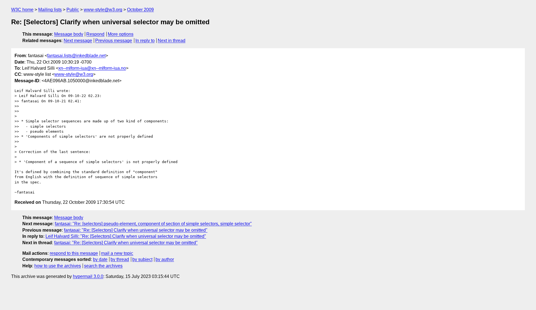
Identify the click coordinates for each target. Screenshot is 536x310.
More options (120, 34)
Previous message (113, 40)
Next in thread (171, 40)
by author (164, 259)
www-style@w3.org (103, 9)
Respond (95, 34)
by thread (120, 259)
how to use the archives (57, 265)
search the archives (103, 265)
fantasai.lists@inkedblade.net (76, 55)
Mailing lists (50, 9)
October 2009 (140, 9)
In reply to (145, 40)
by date (100, 259)
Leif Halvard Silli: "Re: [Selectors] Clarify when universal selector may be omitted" (126, 236)
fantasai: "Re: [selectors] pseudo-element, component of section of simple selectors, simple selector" (153, 223)
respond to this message (74, 253)
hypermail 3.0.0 (88, 276)
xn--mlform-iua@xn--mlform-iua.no (92, 68)
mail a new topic (117, 253)
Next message (78, 40)
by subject (142, 259)
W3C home (22, 9)
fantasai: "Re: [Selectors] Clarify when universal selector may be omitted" (135, 230)
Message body (68, 34)
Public (72, 9)
